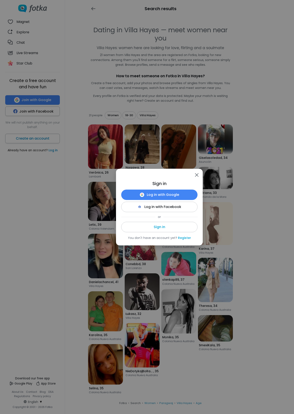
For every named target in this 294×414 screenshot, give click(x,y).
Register (184, 238)
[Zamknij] (196, 175)
